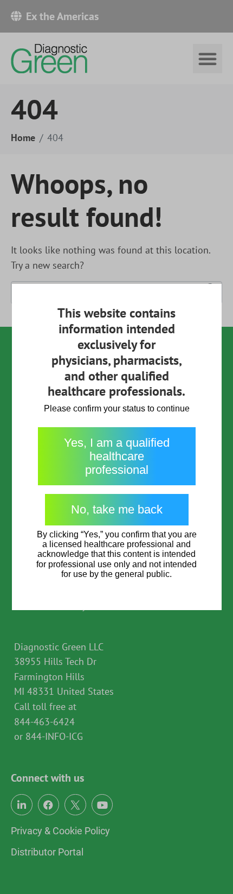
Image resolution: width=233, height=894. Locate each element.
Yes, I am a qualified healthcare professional (117, 456)
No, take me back (117, 509)
